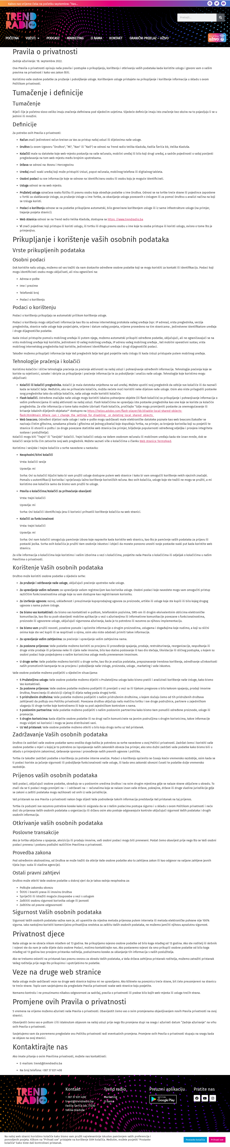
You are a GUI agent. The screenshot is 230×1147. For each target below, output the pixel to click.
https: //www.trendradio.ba (125, 219)
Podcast (53, 38)
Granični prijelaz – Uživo (149, 38)
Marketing (75, 38)
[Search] (221, 18)
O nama (96, 38)
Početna (12, 38)
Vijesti (31, 38)
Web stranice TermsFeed (155, 441)
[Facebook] (209, 3)
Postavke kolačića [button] (195, 1139)
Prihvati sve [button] (217, 1139)
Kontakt (115, 38)
